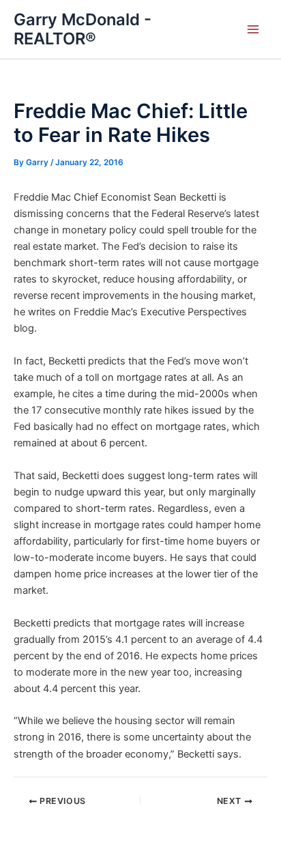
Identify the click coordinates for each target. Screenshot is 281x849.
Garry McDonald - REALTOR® (82, 29)
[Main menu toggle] (253, 29)
